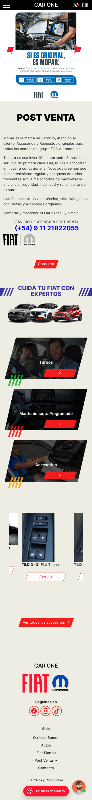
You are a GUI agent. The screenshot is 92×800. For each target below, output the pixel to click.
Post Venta (44, 760)
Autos (46, 745)
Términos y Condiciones (46, 780)
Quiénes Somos (46, 737)
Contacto (46, 768)
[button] (12, 50)
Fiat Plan (44, 753)
